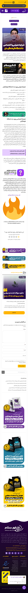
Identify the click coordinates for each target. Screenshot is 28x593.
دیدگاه (24, 329)
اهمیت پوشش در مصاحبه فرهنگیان (17, 153)
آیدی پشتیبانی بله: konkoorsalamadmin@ (16, 548)
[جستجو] (3, 372)
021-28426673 (21, 2)
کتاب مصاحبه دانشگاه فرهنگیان (14, 195)
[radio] (19, 237)
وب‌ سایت (24, 355)
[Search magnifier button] (3, 5)
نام (25, 344)
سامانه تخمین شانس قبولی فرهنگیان (20, 385)
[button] (2, 10)
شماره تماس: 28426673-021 (19, 546)
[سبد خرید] (6, 10)
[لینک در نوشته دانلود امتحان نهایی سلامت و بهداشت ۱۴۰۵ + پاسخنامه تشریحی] (14, 287)
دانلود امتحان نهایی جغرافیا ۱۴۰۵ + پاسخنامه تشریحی (17, 388)
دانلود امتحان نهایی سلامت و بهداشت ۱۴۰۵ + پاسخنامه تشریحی (16, 381)
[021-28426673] (25, 2)
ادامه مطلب (14, 312)
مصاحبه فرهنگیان (14, 24)
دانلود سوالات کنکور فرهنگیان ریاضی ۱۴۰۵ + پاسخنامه (17, 390)
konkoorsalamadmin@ (8, 2)
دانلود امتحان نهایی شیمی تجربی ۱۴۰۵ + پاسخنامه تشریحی (16, 383)
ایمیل (24, 350)
